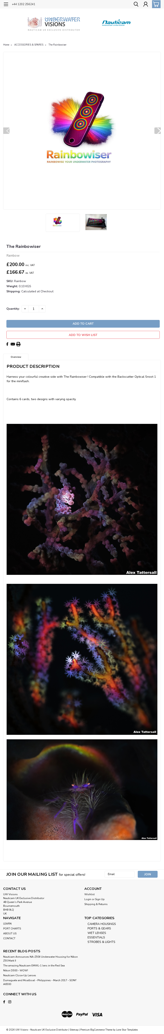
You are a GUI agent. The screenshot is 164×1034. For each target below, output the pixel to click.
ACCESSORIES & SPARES (28, 44)
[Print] (18, 344)
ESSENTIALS (96, 937)
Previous (6, 130)
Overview (16, 357)
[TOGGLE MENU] (6, 5)
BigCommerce (97, 1029)
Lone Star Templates (127, 1029)
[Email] (13, 344)
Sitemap (74, 1029)
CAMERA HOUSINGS (102, 924)
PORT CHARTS (12, 928)
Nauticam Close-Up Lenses (19, 975)
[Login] (145, 4)
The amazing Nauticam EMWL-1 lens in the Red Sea (34, 965)
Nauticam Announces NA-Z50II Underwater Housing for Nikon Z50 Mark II (40, 958)
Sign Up (100, 899)
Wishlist (89, 894)
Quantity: (12, 309)
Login (87, 899)
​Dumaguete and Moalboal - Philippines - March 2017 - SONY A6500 (39, 982)
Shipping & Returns (96, 904)
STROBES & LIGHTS (101, 942)
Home (6, 44)
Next (157, 130)
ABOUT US (9, 933)
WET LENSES (97, 933)
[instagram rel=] (9, 1001)
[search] (136, 4)
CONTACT (9, 938)
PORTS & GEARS (99, 928)
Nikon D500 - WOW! (15, 970)
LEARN (7, 923)
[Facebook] (7, 344)
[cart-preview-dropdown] (155, 4)
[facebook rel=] (4, 1001)
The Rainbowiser (57, 44)
